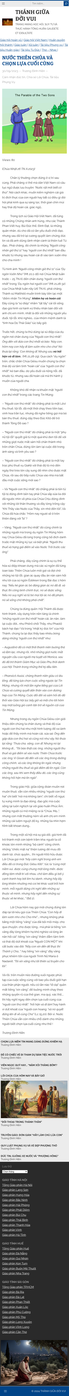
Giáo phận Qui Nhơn (15, 1258)
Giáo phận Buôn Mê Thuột (19, 1268)
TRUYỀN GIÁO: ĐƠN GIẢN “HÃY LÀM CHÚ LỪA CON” (32, 1135)
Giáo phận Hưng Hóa (15, 1195)
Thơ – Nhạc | (50, 50)
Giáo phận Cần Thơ (14, 1332)
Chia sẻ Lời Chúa (37, 77)
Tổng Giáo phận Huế (15, 1248)
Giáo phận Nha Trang (15, 1273)
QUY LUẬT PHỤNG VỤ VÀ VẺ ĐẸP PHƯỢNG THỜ (29, 1145)
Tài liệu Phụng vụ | (52, 45)
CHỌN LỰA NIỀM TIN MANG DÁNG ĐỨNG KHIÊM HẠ (31, 1041)
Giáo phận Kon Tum (14, 1263)
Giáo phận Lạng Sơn (15, 1190)
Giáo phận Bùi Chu (14, 1215)
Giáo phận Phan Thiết (16, 1302)
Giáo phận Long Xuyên (17, 1322)
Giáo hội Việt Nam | (36, 40)
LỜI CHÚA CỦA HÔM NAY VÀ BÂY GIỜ (23, 1075)
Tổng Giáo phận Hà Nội (17, 1185)
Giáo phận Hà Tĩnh (14, 1235)
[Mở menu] (3, 3)
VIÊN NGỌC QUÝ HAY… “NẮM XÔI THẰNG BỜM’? (29, 1065)
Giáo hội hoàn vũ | (11, 40)
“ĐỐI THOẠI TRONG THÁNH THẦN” (21, 1121)
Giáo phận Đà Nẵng (14, 1253)
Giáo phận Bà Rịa (13, 1292)
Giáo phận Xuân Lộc (15, 1307)
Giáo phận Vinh (12, 1230)
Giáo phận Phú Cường (16, 1312)
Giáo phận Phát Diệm (16, 1210)
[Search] (66, 3)
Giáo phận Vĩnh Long (15, 1327)
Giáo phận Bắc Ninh (15, 1200)
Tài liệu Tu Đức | (31, 50)
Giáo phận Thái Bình (15, 1220)
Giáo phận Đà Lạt (13, 1297)
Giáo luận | (21, 45)
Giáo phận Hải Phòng (16, 1205)
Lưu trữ (7, 1166)
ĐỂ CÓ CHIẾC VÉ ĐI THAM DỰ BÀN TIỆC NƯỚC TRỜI (31, 1054)
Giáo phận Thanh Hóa (16, 1225)
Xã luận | (34, 45)
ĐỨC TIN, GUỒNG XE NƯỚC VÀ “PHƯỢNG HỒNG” (29, 1156)
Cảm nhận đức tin (13, 77)
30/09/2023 (10, 71)
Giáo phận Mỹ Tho (14, 1317)
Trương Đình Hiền (11, 1125)
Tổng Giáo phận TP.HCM (18, 1287)
